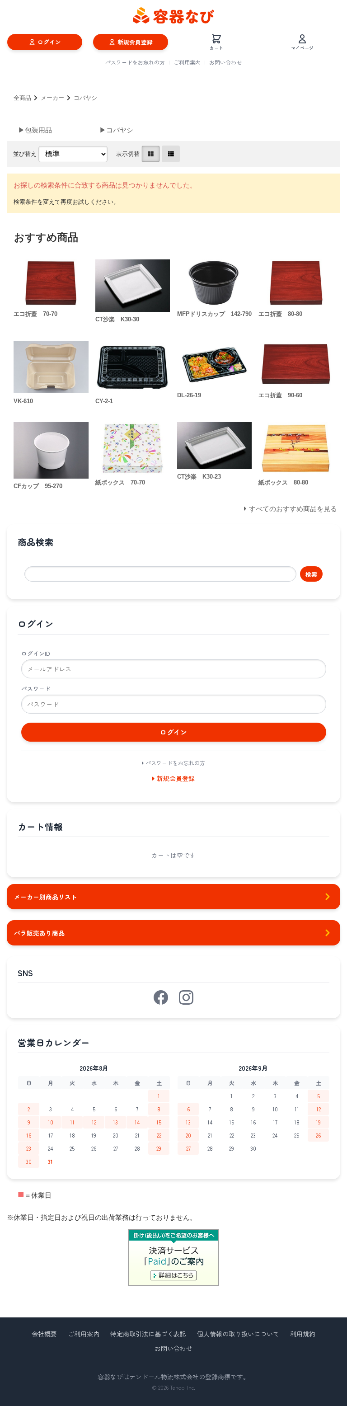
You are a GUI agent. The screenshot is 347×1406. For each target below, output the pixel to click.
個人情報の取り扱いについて (238, 1333)
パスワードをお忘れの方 (135, 62)
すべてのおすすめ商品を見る (293, 509)
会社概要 (44, 1333)
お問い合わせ (225, 62)
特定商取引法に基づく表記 (148, 1333)
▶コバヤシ (116, 130)
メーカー (52, 97)
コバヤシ (85, 97)
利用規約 (302, 1333)
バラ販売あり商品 (39, 932)
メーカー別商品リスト (45, 896)
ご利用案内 (187, 62)
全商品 (22, 97)
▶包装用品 (35, 130)
